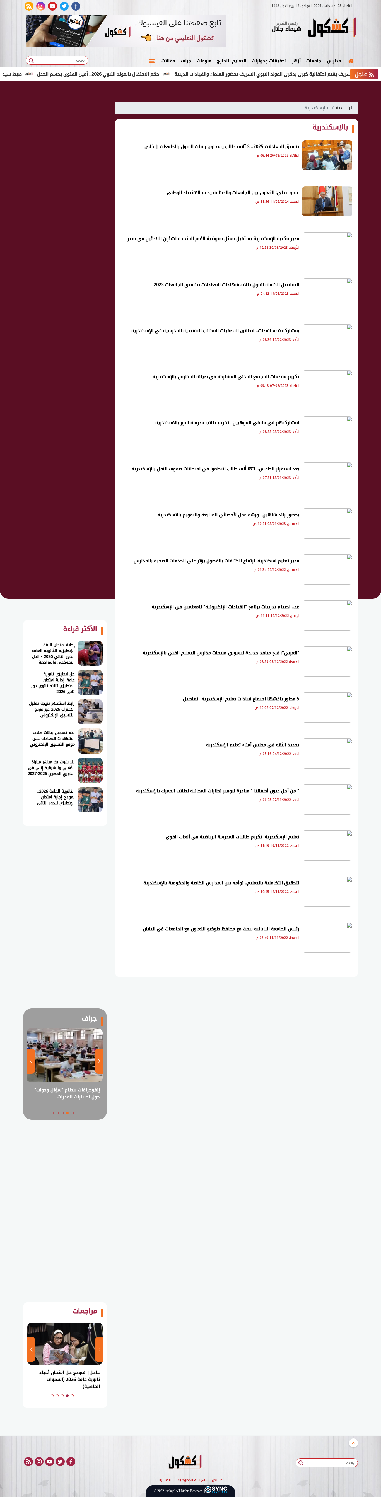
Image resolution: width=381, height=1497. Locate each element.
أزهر (296, 60)
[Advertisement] (65, 181)
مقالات (168, 60)
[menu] (152, 61)
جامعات (313, 60)
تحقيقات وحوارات (269, 60)
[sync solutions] (216, 1491)
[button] (72, 1113)
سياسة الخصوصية (191, 1480)
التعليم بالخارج (231, 60)
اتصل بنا (165, 1480)
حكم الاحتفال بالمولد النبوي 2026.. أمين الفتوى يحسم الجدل (129, 74)
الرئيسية (344, 107)
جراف (186, 60)
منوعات (204, 60)
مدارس (334, 60)
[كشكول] (331, 28)
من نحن (217, 1480)
